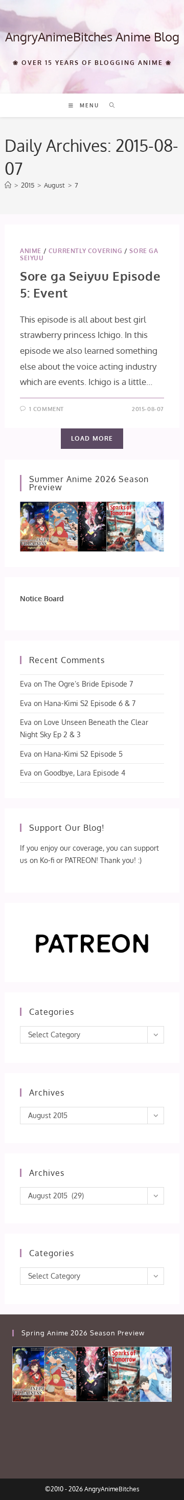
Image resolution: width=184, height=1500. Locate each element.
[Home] (8, 185)
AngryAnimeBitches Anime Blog (92, 36)
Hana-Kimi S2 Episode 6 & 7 (89, 703)
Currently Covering (86, 251)
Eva (26, 683)
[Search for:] (109, 105)
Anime (30, 251)
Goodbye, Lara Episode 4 (84, 772)
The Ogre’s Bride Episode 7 (88, 683)
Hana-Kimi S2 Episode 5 (83, 753)
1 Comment (46, 409)
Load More (92, 438)
